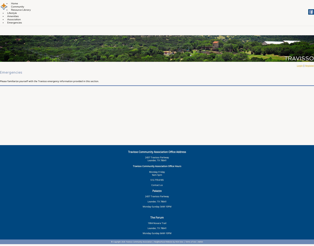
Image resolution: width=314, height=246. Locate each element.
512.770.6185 (157, 179)
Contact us (157, 185)
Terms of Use (190, 242)
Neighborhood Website (163, 242)
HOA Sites (179, 242)
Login (300, 65)
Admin (200, 242)
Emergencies (14, 22)
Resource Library (21, 9)
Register (309, 65)
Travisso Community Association (139, 242)
